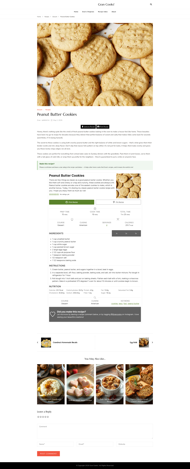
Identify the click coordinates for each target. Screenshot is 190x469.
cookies (114, 304)
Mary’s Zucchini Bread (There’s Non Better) (139, 400)
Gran (39, 120)
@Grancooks (116, 314)
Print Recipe (103, 127)
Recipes (48, 110)
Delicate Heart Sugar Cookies (80, 400)
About (114, 12)
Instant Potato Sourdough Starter (51, 400)
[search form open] (151, 4)
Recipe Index (103, 12)
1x (116, 233)
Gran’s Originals (88, 12)
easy (121, 304)
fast (125, 304)
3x (136, 233)
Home (76, 12)
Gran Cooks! (106, 4)
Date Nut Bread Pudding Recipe (109, 400)
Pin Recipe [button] (119, 202)
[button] (50, 194)
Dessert (39, 110)
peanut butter (133, 304)
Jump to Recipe (89, 127)
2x (126, 233)
